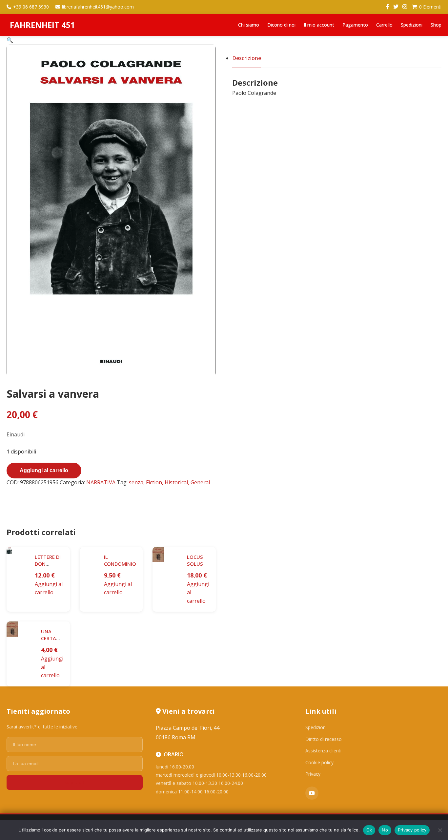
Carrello (384, 25)
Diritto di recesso (323, 739)
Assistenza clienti (323, 750)
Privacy (312, 774)
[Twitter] (395, 7)
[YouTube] (311, 793)
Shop (436, 25)
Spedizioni (411, 25)
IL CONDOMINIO (120, 560)
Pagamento (355, 25)
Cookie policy (319, 762)
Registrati (75, 782)
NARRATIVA (100, 482)
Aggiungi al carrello (44, 470)
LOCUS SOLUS (195, 560)
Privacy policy (412, 829)
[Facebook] (387, 7)
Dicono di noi (281, 25)
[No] (440, 830)
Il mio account (319, 25)
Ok (369, 829)
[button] (10, 40)
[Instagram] (404, 7)
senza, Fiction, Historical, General (169, 482)
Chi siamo (248, 25)
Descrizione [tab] (246, 58)
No (385, 829)
